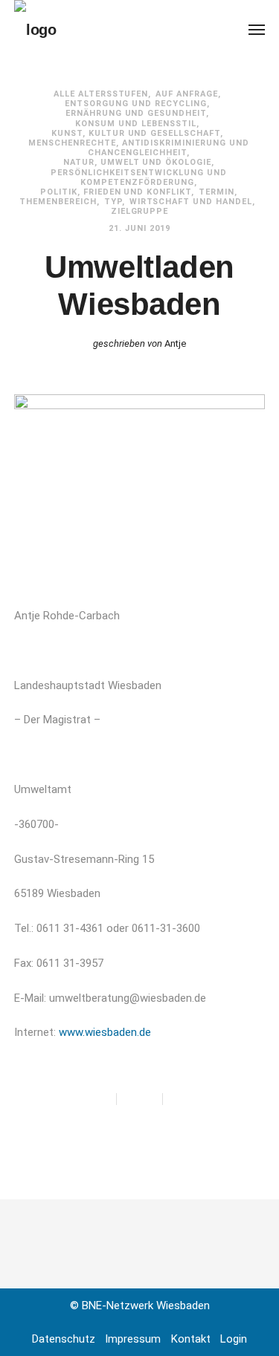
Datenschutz (63, 1339)
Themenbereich (58, 201)
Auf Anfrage (186, 94)
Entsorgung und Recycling (136, 103)
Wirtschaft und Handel (191, 201)
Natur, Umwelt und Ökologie (137, 162)
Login (233, 1339)
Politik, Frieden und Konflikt (116, 192)
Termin (216, 192)
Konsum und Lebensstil (135, 123)
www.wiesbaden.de (105, 1032)
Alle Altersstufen (101, 94)
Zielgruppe (140, 211)
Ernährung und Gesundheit (136, 113)
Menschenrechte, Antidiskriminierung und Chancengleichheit (139, 147)
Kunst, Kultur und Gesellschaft (136, 133)
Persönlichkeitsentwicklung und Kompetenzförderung (139, 177)
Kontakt (191, 1339)
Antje (175, 343)
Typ (113, 201)
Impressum (133, 1339)
